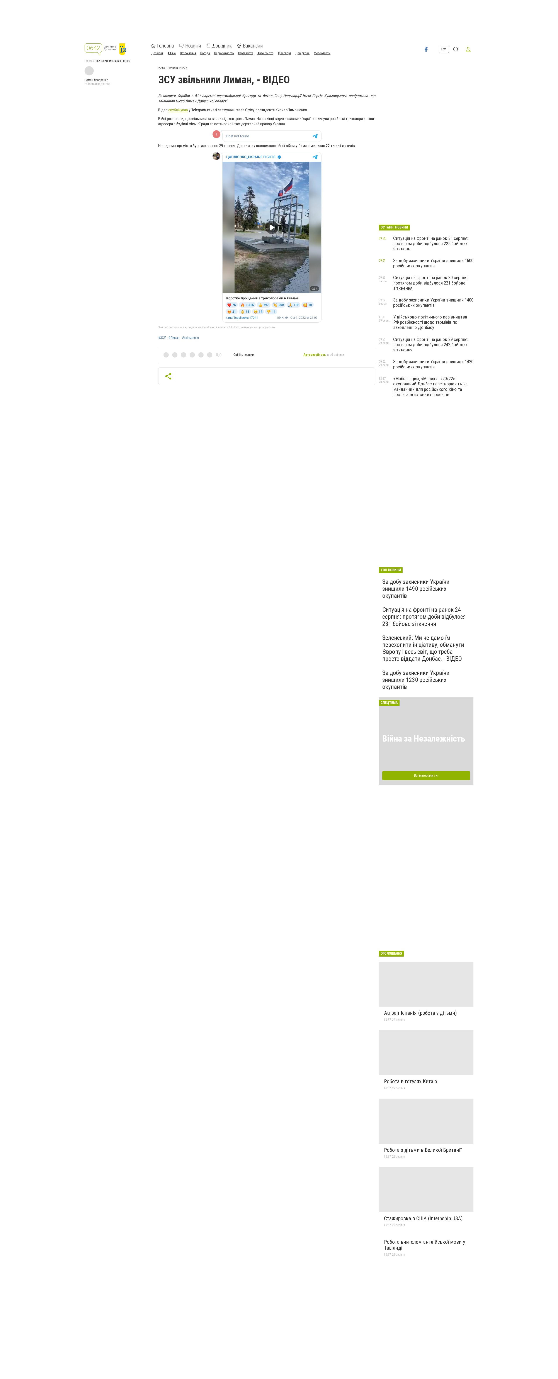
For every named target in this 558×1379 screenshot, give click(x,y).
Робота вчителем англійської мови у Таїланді (424, 1245)
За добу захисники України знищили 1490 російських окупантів (415, 588)
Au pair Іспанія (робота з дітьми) (420, 1013)
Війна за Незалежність (423, 739)
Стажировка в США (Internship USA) (423, 1218)
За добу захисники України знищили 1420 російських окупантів (433, 364)
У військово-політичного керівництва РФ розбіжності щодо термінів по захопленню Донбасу (430, 322)
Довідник (222, 46)
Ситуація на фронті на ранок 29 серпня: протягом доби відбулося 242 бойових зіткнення (430, 344)
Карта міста (245, 53)
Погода (205, 53)
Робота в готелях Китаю (410, 1081)
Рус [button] (444, 49)
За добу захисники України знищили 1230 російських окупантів (415, 679)
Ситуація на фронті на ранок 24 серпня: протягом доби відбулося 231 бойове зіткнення (424, 616)
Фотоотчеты (322, 53)
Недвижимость (224, 53)
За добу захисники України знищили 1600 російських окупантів (433, 263)
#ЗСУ (162, 338)
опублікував (178, 110)
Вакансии (253, 46)
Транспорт (284, 53)
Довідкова (302, 53)
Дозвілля (157, 53)
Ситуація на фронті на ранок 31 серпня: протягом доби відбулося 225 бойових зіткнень (430, 243)
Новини (193, 46)
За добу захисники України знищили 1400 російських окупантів (433, 302)
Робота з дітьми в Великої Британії (422, 1150)
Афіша (172, 53)
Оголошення (188, 53)
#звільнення (190, 338)
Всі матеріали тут (426, 775)
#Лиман (173, 338)
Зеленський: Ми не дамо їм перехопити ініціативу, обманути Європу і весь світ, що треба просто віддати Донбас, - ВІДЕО (423, 648)
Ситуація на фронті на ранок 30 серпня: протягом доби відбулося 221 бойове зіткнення (430, 283)
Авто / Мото (265, 53)
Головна (165, 46)
